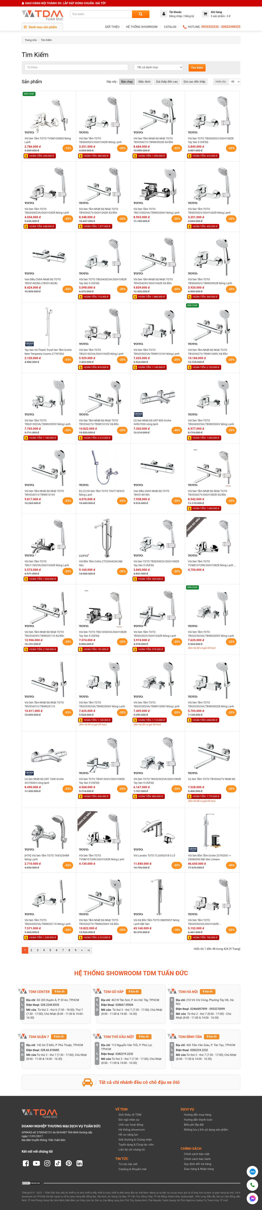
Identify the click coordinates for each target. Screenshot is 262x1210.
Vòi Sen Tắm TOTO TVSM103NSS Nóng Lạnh (48, 140)
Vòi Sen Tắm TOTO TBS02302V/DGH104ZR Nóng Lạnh (154, 633)
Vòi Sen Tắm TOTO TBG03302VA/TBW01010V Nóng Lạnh (156, 351)
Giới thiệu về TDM (130, 1114)
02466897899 (198, 1009)
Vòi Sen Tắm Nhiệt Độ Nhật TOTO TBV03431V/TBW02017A (44, 704)
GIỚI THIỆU (112, 27)
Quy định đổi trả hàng (197, 1164)
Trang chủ (31, 40)
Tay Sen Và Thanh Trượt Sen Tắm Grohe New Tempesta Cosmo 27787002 (48, 351)
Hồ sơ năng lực (128, 1134)
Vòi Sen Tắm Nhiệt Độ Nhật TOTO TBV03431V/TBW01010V (44, 492)
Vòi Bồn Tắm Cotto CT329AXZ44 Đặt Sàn (101, 563)
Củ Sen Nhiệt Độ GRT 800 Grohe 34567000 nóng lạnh (152, 422)
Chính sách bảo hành (197, 1159)
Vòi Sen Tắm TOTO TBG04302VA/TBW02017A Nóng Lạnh (48, 922)
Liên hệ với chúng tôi (132, 1149)
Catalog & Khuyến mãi (133, 1169)
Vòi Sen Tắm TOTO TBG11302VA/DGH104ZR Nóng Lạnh (47, 563)
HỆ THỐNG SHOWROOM (141, 27)
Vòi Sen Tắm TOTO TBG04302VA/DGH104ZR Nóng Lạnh (47, 210)
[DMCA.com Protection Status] (31, 1183)
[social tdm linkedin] (79, 1163)
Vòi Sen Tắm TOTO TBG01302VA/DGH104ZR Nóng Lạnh (101, 351)
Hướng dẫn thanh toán (198, 1119)
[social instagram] (47, 1163)
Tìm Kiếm (46, 40)
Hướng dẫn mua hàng (197, 1114)
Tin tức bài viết (128, 1164)
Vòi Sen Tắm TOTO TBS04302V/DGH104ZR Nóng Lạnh (100, 140)
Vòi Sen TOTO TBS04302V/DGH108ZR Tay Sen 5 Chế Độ (211, 140)
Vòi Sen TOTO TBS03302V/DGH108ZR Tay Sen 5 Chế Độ (156, 563)
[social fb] (26, 1163)
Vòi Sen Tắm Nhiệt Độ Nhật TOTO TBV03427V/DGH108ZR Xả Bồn (207, 492)
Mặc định (144, 81)
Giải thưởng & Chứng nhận (135, 1139)
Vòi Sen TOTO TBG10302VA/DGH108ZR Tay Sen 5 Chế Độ (103, 633)
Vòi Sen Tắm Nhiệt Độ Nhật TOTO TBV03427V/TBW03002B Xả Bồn (153, 140)
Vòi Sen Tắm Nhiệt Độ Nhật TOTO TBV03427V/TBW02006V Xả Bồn (99, 922)
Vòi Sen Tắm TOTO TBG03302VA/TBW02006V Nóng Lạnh (102, 704)
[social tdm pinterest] (69, 1163)
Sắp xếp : (112, 81)
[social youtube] (36, 1163)
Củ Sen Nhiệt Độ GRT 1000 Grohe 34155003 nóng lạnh (44, 780)
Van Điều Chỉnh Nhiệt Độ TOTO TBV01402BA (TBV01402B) (43, 281)
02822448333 (230, 27)
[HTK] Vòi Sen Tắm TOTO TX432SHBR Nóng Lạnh (47, 857)
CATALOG (170, 27)
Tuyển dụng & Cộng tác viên (136, 1144)
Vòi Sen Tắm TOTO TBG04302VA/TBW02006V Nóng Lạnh (211, 422)
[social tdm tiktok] (58, 1163)
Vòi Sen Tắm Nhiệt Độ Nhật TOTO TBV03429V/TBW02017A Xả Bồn (44, 633)
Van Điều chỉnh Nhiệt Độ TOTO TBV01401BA (151, 492)
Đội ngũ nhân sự (129, 1119)
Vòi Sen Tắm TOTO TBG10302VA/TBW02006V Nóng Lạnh (156, 210)
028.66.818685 (50, 1050)
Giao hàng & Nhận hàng (199, 1169)
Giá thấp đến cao (167, 81)
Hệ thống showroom (132, 1129)
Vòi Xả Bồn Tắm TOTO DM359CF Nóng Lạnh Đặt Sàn (156, 922)
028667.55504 (124, 1005)
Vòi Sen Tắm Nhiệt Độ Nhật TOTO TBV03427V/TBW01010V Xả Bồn (99, 422)
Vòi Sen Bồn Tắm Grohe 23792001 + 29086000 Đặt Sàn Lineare (209, 857)
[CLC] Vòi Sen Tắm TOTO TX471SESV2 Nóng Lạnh (101, 492)
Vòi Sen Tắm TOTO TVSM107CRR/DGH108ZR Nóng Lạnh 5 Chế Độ (211, 563)
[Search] (140, 14)
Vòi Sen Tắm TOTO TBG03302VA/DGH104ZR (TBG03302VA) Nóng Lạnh (204, 922)
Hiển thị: (221, 81)
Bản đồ (60, 991)
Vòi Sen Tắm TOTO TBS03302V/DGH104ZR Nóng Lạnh (209, 210)
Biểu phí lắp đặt (194, 1124)
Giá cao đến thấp (194, 81)
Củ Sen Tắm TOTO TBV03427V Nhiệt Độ (211, 779)
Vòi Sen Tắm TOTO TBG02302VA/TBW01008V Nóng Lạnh (156, 704)
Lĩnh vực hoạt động (131, 1124)
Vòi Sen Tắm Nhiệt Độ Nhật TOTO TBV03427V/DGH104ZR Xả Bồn (98, 210)
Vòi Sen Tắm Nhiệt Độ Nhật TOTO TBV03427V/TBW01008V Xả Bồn (208, 351)
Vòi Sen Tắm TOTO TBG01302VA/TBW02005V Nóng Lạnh (48, 422)
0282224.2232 (199, 1050)
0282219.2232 (124, 1054)
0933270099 (217, 1009)
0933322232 (210, 27)
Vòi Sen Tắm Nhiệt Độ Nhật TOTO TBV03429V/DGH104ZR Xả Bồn (153, 281)
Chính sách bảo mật (196, 1154)
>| (88, 950)
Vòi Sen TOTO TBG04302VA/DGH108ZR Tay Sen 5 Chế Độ (103, 281)
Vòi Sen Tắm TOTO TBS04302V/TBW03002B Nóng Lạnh (210, 281)
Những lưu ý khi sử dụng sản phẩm (206, 1129)
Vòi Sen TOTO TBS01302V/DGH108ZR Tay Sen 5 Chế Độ (102, 780)
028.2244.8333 (50, 1005)
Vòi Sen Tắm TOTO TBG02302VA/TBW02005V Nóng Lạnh (211, 633)
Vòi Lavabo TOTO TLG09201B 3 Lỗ (154, 855)
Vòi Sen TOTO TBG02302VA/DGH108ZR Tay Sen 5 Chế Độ (157, 780)
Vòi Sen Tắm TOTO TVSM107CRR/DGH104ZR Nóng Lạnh (101, 857)
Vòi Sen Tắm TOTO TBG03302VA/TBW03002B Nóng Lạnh (211, 704)
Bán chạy (127, 81)
